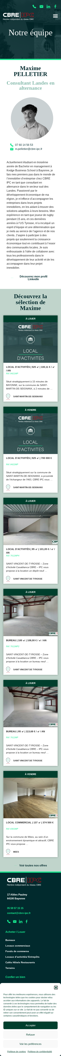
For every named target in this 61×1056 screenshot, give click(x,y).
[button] (56, 987)
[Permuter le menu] (55, 16)
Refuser (30, 1034)
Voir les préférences (30, 1043)
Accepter (31, 1025)
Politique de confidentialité (40, 1051)
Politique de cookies (16, 1051)
